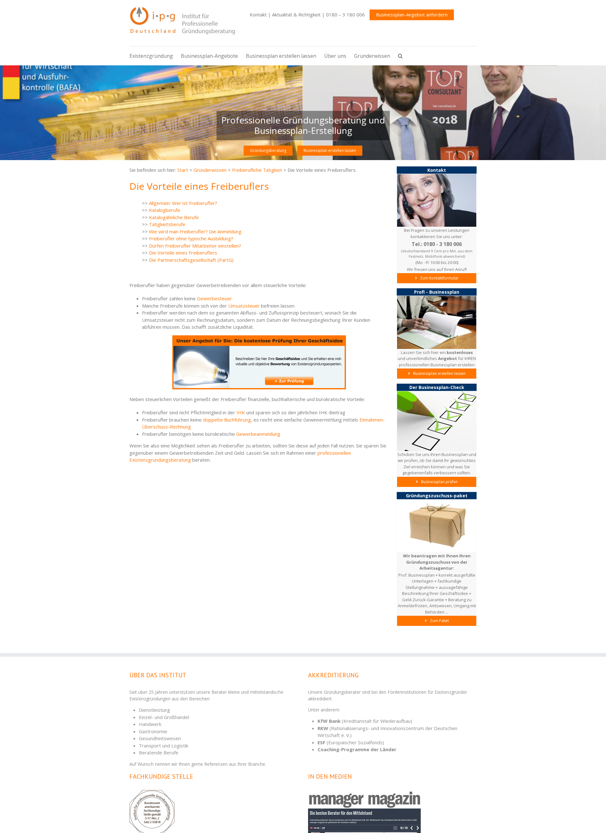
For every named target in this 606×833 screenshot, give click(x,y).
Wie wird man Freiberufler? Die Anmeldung (195, 231)
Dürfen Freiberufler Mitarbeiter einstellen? (195, 246)
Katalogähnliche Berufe (174, 217)
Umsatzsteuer (244, 306)
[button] (404, 56)
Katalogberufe (164, 210)
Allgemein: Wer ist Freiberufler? (183, 203)
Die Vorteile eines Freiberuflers (183, 252)
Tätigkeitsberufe (167, 224)
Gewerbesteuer (214, 298)
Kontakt (258, 14)
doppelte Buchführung (227, 420)
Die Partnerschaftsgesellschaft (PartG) (191, 260)
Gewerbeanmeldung (258, 434)
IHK (240, 412)
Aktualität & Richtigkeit (296, 14)
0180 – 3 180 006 (345, 14)
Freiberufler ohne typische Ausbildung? (191, 238)
